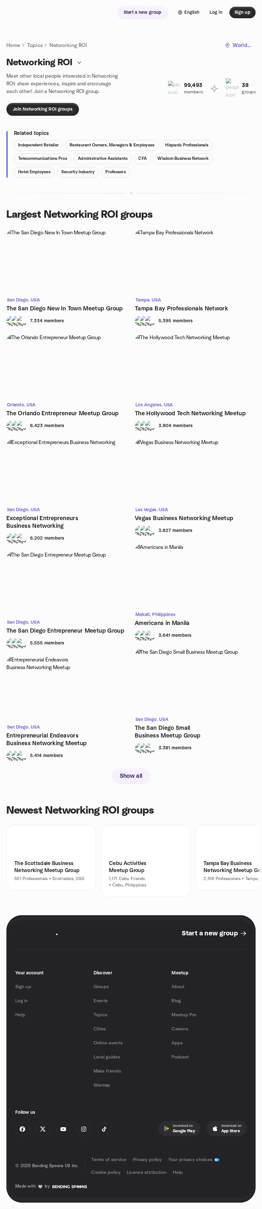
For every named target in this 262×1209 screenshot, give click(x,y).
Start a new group (210, 933)
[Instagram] (84, 1129)
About (178, 987)
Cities (100, 1029)
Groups (101, 987)
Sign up (23, 987)
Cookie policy (105, 1172)
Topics (34, 45)
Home (13, 45)
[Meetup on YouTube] (63, 1129)
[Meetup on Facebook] (22, 1129)
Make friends (107, 1071)
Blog (176, 1001)
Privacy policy (147, 1160)
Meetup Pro (184, 1015)
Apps (177, 1043)
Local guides (107, 1057)
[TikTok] (104, 1129)
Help (20, 1015)
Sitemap (102, 1085)
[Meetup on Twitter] (43, 1129)
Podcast (180, 1057)
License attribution (146, 1172)
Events (101, 1001)
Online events (108, 1043)
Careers (180, 1029)
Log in (21, 1001)
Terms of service (108, 1160)
